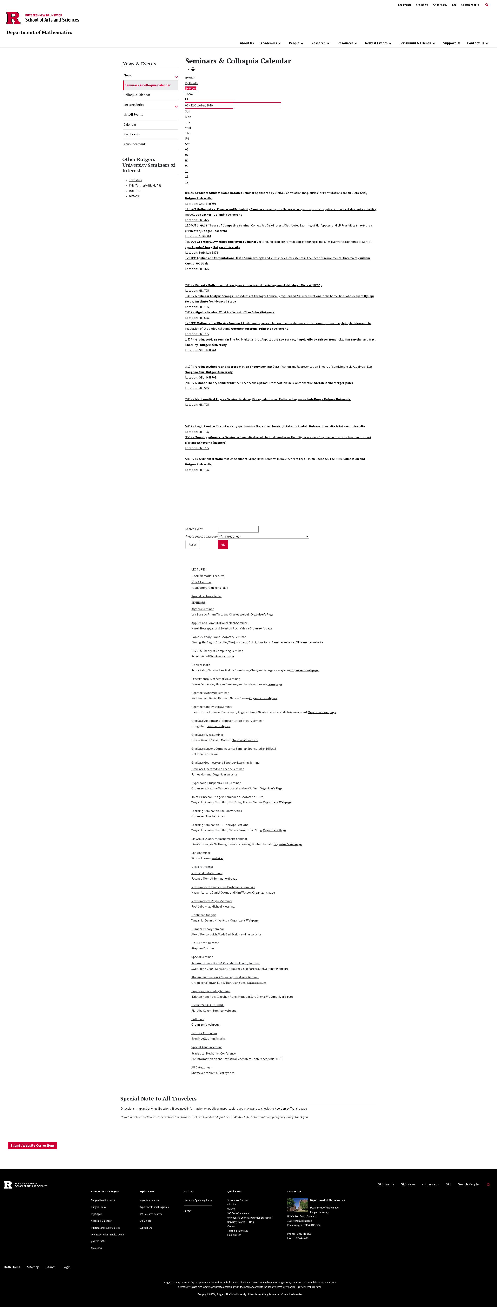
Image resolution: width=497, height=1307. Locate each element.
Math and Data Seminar (206, 873)
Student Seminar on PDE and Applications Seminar (225, 977)
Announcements (135, 144)
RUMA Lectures (201, 582)
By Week (190, 88)
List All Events (133, 114)
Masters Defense (202, 867)
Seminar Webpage (276, 969)
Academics (269, 43)
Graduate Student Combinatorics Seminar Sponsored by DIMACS (233, 748)
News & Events (376, 43)
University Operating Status (198, 1200)
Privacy (187, 1210)
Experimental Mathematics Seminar (215, 679)
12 (186, 182)
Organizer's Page (216, 588)
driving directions (159, 1108)
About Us (247, 43)
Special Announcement (206, 1047)
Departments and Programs (154, 1206)
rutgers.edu (440, 4)
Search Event (194, 529)
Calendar (130, 124)
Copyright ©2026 (206, 1294)
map (139, 1108)
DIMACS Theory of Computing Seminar (217, 651)
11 (186, 176)
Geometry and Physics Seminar (211, 707)
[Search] (186, 99)
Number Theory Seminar (207, 929)
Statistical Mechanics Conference (213, 1053)
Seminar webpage (222, 656)
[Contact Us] (486, 43)
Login (66, 1267)
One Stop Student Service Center (107, 1234)
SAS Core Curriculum (238, 1213)
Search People (470, 4)
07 (186, 155)
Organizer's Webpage (277, 802)
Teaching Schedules (237, 1230)
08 (186, 160)
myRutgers (96, 1213)
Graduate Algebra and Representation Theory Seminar (227, 721)
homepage (275, 684)
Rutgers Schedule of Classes (105, 1227)
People (294, 43)
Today (189, 94)
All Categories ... (202, 1067)
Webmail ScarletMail (261, 1217)
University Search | (236, 1221)
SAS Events (404, 4)
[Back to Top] (488, 1297)
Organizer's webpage (304, 670)
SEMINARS (198, 602)
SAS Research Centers (151, 1213)
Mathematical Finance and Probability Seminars (223, 887)
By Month (191, 83)
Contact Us (475, 43)
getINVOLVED (98, 1241)
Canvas (231, 1226)
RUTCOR (135, 191)
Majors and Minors (149, 1200)
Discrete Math (200, 665)
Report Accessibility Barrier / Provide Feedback (291, 1286)
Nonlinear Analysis (203, 915)
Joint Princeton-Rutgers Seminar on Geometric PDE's (227, 797)
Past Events (132, 134)
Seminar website (283, 642)
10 (186, 171)
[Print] (193, 69)
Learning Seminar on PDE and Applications (219, 825)
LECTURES (198, 569)
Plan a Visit (97, 1248)
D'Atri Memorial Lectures (207, 576)
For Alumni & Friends (415, 43)
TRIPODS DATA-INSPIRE (207, 1005)
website (217, 858)
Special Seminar (202, 957)
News (127, 75)
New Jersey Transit (287, 1108)
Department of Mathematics (39, 32)
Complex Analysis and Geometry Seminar (218, 637)
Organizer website (225, 774)
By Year (190, 78)
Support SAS (146, 1227)
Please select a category (201, 536)
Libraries (231, 1204)
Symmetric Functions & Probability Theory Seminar (225, 963)
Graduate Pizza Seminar (207, 734)
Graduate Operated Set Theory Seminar (217, 769)
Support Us (451, 43)
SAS (454, 4)
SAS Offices (145, 1220)
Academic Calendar (101, 1220)
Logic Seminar (200, 853)
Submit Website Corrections (32, 1145)
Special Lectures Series (206, 596)
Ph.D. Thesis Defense (205, 943)
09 (186, 166)
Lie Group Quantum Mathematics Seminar (219, 839)
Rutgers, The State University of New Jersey (239, 1294)
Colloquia (197, 1019)
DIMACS (134, 196)
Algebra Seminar (202, 609)
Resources (345, 43)
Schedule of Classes (237, 1200)
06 (186, 149)
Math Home (11, 1267)
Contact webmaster (291, 1294)
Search (51, 1267)
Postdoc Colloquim (204, 1033)
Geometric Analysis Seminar (210, 693)
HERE (278, 1059)
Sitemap (33, 1267)
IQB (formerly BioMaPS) (145, 185)
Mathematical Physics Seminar (211, 901)
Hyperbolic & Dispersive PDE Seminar (216, 783)
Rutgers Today (98, 1206)
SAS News (422, 4)
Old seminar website (309, 642)
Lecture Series (134, 105)
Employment (234, 1234)
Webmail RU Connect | (239, 1217)
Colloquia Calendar (137, 95)
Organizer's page (260, 628)
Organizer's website (245, 740)
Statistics (135, 180)
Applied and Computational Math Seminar (219, 623)
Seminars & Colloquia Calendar (148, 85)
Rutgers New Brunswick (103, 1200)
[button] (176, 75)
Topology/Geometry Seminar (210, 991)
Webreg (231, 1208)
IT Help (250, 1221)
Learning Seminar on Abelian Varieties (216, 811)
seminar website (250, 934)
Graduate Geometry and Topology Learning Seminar (226, 762)
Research (318, 43)
